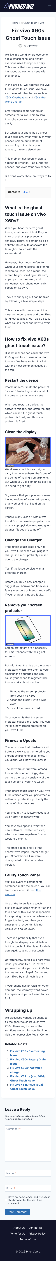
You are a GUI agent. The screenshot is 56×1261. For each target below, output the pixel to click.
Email (10, 1188)
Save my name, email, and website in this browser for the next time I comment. (29, 1200)
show (25, 192)
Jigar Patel (32, 45)
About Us (19, 1227)
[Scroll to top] (48, 1245)
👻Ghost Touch (29, 23)
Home (15, 23)
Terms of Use (28, 1239)
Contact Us (35, 1227)
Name (11, 1173)
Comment (13, 1128)
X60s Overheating (16, 97)
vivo (42, 23)
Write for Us (17, 1233)
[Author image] (20, 46)
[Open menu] (49, 6)
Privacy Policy (37, 1233)
